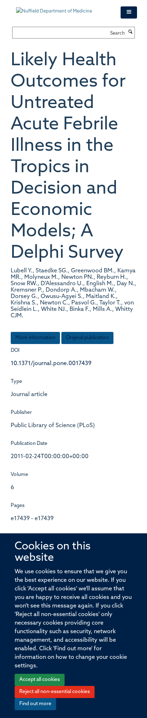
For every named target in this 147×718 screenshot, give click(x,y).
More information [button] (35, 337)
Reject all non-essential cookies (54, 691)
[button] (129, 12)
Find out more (35, 704)
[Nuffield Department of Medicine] (63, 8)
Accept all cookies (39, 679)
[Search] (131, 32)
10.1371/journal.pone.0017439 (51, 363)
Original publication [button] (87, 337)
